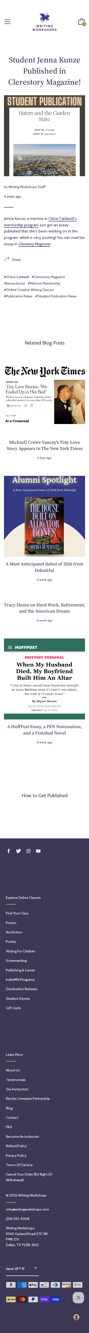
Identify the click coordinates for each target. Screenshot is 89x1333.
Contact (12, 1117)
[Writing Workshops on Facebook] (8, 851)
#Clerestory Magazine (48, 277)
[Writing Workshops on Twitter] (18, 851)
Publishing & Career (20, 970)
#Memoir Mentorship (44, 283)
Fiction (11, 923)
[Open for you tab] (76, 1317)
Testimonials (16, 1080)
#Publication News (18, 296)
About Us (13, 1070)
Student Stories (18, 998)
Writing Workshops (32, 1195)
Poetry (11, 941)
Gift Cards (13, 1008)
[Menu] (7, 22)
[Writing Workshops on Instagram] (28, 851)
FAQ (9, 1127)
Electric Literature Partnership (28, 1098)
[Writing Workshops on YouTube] (38, 851)
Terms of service (19, 1165)
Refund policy (16, 1146)
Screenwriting (16, 960)
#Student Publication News (56, 296)
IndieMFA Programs (20, 979)
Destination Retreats (22, 989)
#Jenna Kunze (14, 283)
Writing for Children (20, 951)
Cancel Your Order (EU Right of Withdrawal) (29, 1177)
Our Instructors (17, 1089)
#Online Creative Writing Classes (29, 290)
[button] (81, 22)
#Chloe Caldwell (16, 277)
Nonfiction (14, 932)
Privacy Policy (16, 1155)
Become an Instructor (22, 1136)
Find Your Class (17, 913)
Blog (9, 1108)
